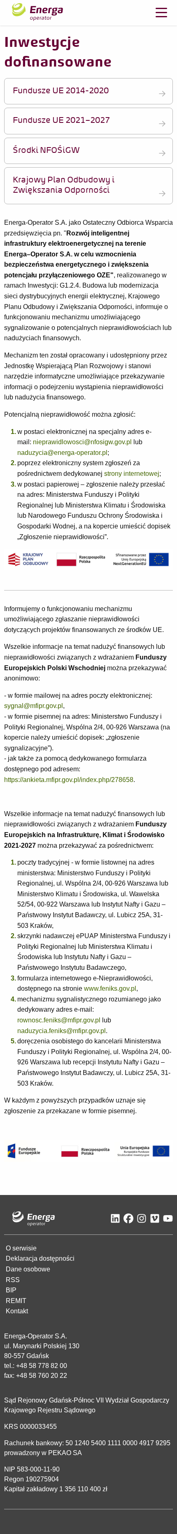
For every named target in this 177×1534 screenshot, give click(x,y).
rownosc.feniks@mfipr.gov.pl (58, 1020)
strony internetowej (131, 473)
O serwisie (21, 1248)
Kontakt (17, 1311)
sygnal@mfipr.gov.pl (33, 705)
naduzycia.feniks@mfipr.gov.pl (61, 1030)
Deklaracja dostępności (40, 1258)
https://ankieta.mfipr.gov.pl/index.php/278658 (68, 779)
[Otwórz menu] (161, 13)
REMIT (16, 1300)
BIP (11, 1290)
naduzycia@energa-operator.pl (62, 452)
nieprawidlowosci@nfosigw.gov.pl (82, 441)
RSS (13, 1279)
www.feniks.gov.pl (110, 988)
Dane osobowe (28, 1269)
